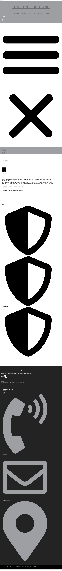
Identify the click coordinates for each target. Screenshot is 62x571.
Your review (4, 198)
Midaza (37, 566)
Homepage (3, 16)
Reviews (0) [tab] (5, 173)
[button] (31, 85)
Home (1, 155)
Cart (2, 20)
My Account (4, 18)
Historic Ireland (31, 7)
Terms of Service (21, 382)
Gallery (3, 149)
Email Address (3, 377)
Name (3, 199)
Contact (3, 21)
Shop (3, 19)
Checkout (3, 152)
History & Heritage (5, 155)
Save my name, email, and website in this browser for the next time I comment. (14, 202)
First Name (2, 375)
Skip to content (2, 0)
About (3, 17)
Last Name (2, 376)
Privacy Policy (16, 382)
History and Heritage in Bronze (31, 13)
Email (3, 201)
